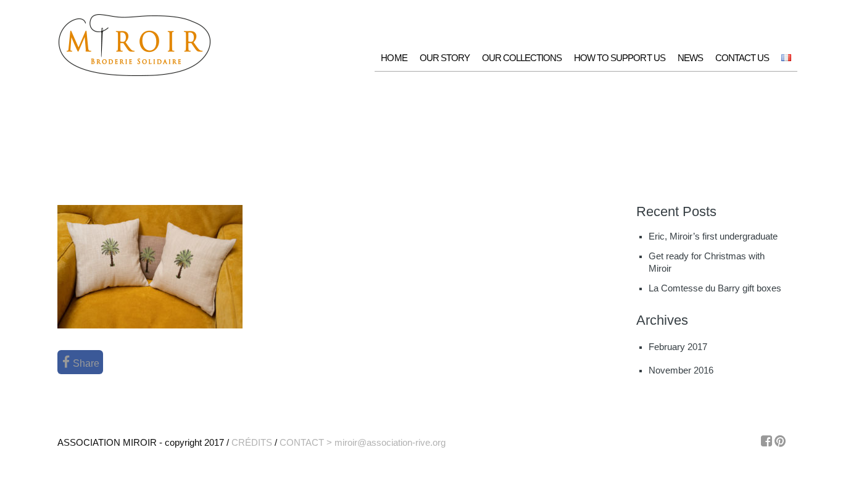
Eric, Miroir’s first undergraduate (713, 236)
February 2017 (678, 347)
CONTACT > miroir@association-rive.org (363, 442)
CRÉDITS (251, 442)
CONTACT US (742, 57)
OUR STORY (445, 57)
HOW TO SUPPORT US (619, 57)
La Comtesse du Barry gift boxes (715, 288)
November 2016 (681, 370)
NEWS (690, 57)
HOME (394, 57)
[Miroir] (134, 74)
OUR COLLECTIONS (522, 57)
